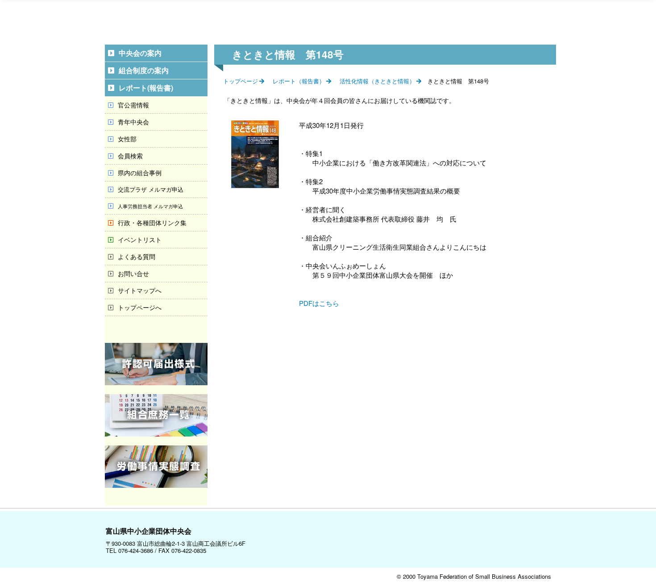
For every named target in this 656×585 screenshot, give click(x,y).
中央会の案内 (140, 53)
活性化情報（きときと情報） (377, 81)
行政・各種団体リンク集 (152, 222)
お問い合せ (133, 273)
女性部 (127, 138)
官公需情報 (133, 104)
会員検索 (130, 155)
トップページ (240, 81)
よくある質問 (136, 256)
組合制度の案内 (144, 70)
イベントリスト (140, 239)
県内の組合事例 (140, 172)
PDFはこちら (319, 303)
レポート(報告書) (146, 87)
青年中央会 (133, 121)
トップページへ (140, 307)
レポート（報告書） (299, 81)
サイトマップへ (140, 290)
